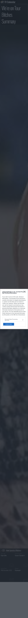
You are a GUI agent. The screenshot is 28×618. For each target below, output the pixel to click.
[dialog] (14, 309)
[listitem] (14, 320)
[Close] (24, 291)
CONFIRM (9, 324)
